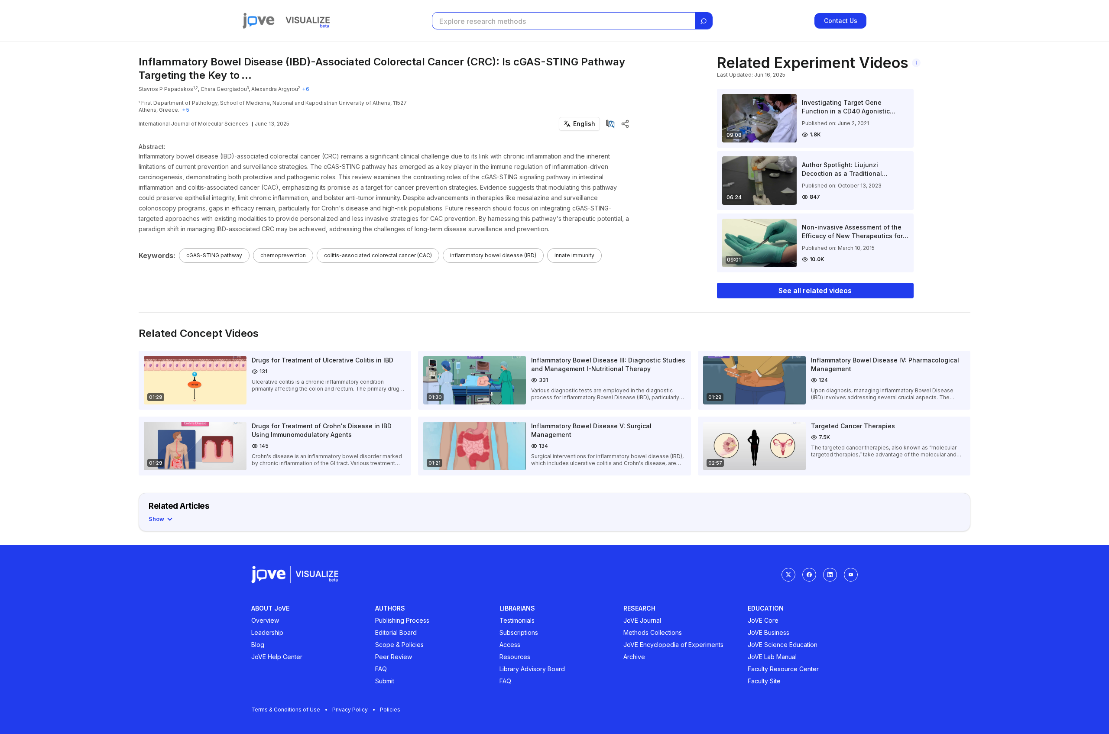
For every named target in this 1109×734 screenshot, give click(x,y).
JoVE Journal (642, 620)
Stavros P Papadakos (166, 89)
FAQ (381, 669)
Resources (514, 656)
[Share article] (625, 124)
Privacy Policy (350, 709)
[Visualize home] (307, 20)
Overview (265, 620)
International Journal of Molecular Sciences (193, 123)
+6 (305, 89)
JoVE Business (768, 632)
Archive (634, 656)
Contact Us (840, 20)
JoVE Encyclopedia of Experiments (673, 644)
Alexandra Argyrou (274, 89)
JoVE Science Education (782, 644)
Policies (390, 709)
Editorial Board (396, 632)
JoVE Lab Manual (772, 656)
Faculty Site (764, 681)
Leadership (267, 632)
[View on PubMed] (610, 124)
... (246, 75)
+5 (185, 110)
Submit (384, 681)
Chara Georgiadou (224, 89)
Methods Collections (652, 632)
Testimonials (517, 620)
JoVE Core (763, 620)
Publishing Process (402, 620)
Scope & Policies (399, 644)
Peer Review (393, 656)
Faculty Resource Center (783, 669)
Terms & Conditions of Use (285, 709)
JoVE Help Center (276, 656)
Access (509, 644)
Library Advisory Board (532, 669)
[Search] (703, 21)
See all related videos (815, 290)
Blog (257, 644)
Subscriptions (518, 632)
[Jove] (259, 20)
